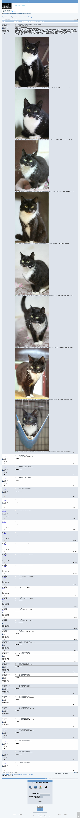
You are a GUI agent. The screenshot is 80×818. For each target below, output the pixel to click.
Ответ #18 (21, 642)
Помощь (15, 13)
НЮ (9, 17)
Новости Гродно (10, 13)
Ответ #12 (22, 576)
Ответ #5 (21, 500)
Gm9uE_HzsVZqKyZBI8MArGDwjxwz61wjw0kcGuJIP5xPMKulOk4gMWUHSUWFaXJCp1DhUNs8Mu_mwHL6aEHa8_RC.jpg (37, 191)
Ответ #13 (22, 587)
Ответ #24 (22, 708)
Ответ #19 (22, 653)
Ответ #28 (22, 752)
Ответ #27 (22, 741)
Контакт (40, 809)
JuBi (8, 17)
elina (11, 17)
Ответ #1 (21, 456)
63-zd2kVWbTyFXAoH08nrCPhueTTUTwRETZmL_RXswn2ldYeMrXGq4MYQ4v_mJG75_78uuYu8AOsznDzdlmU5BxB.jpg (36, 347)
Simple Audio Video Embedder (38, 815)
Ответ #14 (22, 598)
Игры (18, 13)
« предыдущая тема (66, 18)
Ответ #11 (22, 565)
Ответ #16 (22, 620)
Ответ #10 (22, 554)
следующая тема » (74, 18)
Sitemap (45, 815)
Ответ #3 (21, 478)
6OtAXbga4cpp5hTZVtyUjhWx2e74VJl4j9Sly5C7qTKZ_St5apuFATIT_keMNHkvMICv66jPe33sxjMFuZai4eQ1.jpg (35, 243)
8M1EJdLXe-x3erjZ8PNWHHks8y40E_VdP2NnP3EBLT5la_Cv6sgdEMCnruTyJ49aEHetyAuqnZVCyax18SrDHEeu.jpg (36, 451)
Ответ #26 (22, 730)
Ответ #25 (22, 719)
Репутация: (4, 27)
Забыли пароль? (40, 802)
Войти (25, 13)
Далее (11, 19)
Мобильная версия (40, 813)
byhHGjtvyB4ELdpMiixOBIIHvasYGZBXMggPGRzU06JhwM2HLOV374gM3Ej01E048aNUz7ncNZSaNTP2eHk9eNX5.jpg (36, 295)
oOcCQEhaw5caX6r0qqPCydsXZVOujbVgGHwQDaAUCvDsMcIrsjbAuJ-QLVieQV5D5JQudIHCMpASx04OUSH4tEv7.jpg (36, 399)
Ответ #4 (21, 489)
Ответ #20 (22, 664)
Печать (76, 772)
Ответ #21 (22, 675)
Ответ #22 (22, 686)
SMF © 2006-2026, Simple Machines (40, 814)
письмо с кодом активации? (14, 1)
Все (13, 19)
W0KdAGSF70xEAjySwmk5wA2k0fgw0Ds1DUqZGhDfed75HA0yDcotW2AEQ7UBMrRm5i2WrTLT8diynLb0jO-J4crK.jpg (36, 87)
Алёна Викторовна (6, 24)
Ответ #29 (22, 763)
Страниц (3, 19)
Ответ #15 (22, 609)
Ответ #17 (22, 631)
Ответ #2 (21, 467)
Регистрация (28, 13)
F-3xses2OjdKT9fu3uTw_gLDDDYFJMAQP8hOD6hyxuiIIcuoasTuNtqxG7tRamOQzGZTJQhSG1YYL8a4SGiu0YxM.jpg (36, 139)
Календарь (21, 13)
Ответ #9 (22, 543)
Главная (5, 13)
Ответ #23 (22, 697)
